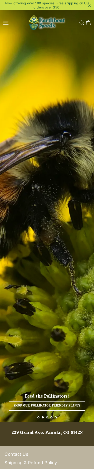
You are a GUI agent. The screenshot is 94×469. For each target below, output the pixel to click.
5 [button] (56, 417)
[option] (47, 211)
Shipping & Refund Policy (31, 462)
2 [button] (43, 417)
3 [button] (47, 417)
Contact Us (16, 454)
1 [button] (38, 417)
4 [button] (51, 417)
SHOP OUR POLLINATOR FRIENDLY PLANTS (47, 405)
